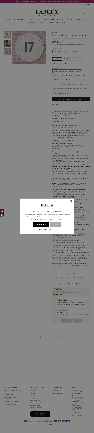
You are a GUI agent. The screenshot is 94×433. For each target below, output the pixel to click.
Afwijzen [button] (56, 224)
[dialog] (47, 216)
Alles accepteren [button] (40, 224)
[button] (47, 230)
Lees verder (60, 219)
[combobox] (71, 201)
